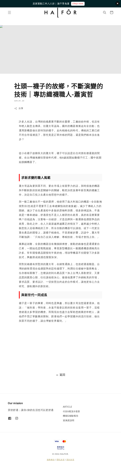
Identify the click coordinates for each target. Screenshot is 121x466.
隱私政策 (61, 460)
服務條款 (51, 460)
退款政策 (70, 460)
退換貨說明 (68, 420)
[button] (9, 12)
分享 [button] (21, 108)
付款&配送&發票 (71, 411)
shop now (77, 3)
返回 (62, 374)
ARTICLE (67, 407)
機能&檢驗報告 (70, 416)
